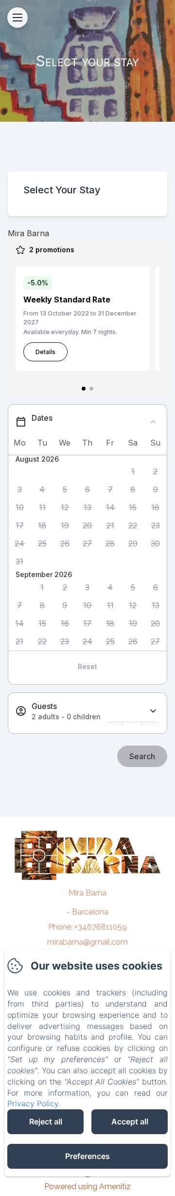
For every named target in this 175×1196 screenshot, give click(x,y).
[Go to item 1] (84, 389)
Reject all (45, 1121)
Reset (87, 666)
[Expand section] (153, 711)
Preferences (87, 1156)
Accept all (129, 1121)
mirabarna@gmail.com (87, 942)
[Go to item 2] (91, 389)
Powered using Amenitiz (87, 1186)
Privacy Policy (32, 1103)
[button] (133, 472)
